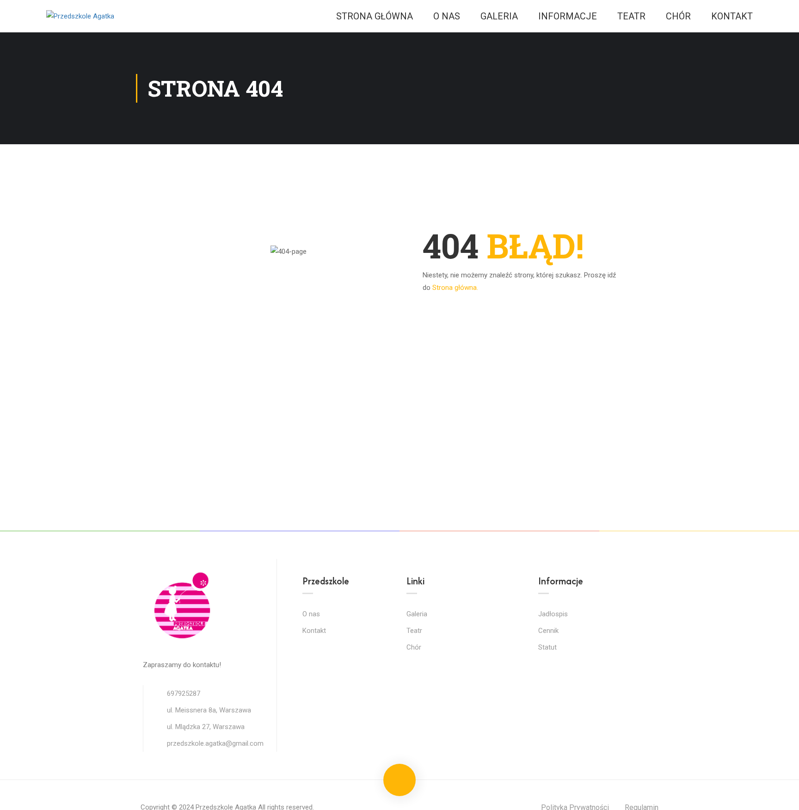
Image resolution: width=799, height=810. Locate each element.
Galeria (499, 16)
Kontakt (732, 16)
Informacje (567, 16)
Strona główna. (455, 287)
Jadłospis (553, 614)
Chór (678, 16)
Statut (547, 647)
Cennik (548, 630)
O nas (446, 16)
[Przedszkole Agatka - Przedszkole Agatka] (81, 16)
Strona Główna (374, 16)
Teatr (631, 16)
